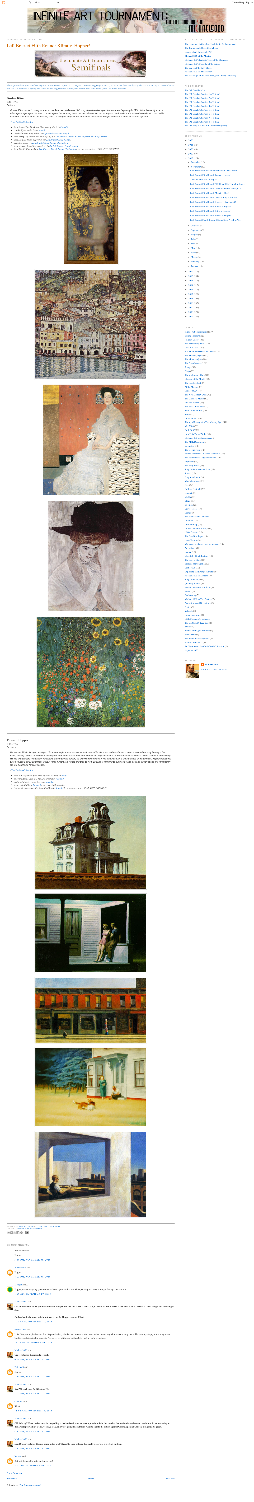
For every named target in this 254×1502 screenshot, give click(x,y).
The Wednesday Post (194, 343)
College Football (193, 489)
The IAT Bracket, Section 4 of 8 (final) (202, 106)
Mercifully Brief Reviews (196, 555)
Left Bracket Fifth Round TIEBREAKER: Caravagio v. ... (216, 188)
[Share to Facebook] (18, 1232)
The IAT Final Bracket (195, 90)
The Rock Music (192, 449)
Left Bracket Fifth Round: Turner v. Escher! (210, 174)
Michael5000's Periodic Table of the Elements (206, 59)
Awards (188, 591)
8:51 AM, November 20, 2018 (33, 1465)
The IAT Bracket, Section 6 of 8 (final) (202, 113)
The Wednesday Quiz (195, 374)
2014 (191, 285)
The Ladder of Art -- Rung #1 (203, 179)
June (193, 243)
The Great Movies (193, 363)
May (193, 248)
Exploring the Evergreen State (199, 571)
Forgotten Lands (192, 477)
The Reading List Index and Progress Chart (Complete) (210, 75)
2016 (191, 276)
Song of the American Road (197, 469)
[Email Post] (26, 1232)
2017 (191, 271)
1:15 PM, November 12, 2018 (33, 1376)
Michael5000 (26, 1226)
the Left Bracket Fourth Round (63, 145)
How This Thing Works (195, 434)
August (194, 234)
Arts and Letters (192, 402)
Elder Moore (20, 1267)
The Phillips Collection (22, 121)
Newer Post (12, 1478)
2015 (191, 280)
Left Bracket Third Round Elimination (50, 142)
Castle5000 (190, 567)
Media (188, 496)
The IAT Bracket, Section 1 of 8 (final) (202, 94)
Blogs (187, 500)
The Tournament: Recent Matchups (201, 47)
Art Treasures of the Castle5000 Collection (204, 646)
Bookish (189, 504)
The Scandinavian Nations (197, 638)
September (196, 230)
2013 (191, 289)
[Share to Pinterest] (21, 1232)
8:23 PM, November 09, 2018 (33, 1276)
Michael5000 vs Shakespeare (198, 437)
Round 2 (42, 130)
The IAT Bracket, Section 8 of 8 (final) (202, 121)
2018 (191, 158)
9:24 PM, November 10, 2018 (33, 1359)
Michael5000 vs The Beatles (198, 599)
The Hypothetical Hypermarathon (200, 457)
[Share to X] (15, 1232)
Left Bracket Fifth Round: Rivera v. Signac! (210, 206)
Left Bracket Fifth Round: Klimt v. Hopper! (210, 210)
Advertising (190, 547)
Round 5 (60, 788)
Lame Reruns (191, 540)
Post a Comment (14, 1473)
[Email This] (8, 1232)
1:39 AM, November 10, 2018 (33, 1293)
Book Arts (189, 445)
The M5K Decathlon (194, 441)
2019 (191, 153)
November (196, 166)
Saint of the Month (193, 410)
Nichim (18, 1456)
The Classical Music (194, 398)
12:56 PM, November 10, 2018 (33, 1342)
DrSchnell (19, 1367)
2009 (191, 307)
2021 (191, 144)
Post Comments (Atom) (30, 1485)
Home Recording (193, 614)
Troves (188, 626)
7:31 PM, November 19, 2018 (33, 1448)
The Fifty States (192, 465)
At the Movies (191, 386)
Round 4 (37, 784)
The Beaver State (193, 559)
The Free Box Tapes (194, 536)
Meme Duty (190, 634)
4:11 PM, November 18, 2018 (33, 1431)
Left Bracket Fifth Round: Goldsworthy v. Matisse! (214, 197)
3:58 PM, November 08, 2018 (33, 1259)
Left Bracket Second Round (56, 133)
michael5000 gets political (197, 630)
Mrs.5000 (189, 426)
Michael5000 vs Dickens (196, 575)
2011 (191, 298)
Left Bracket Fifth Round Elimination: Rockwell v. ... (215, 170)
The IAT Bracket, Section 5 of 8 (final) (202, 109)
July (193, 239)
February (195, 261)
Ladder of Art (191, 390)
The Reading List (193, 382)
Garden (188, 551)
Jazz (187, 485)
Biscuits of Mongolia (195, 563)
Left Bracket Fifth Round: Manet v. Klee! (209, 192)
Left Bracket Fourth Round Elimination (57, 149)
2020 (191, 149)
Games (188, 512)
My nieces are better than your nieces (202, 544)
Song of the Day (192, 579)
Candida (18, 1401)
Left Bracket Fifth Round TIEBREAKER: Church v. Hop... (217, 183)
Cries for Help (191, 524)
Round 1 (64, 127)
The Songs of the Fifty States (198, 67)
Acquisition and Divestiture (198, 603)
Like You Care (191, 347)
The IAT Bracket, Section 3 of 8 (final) (202, 102)
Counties (189, 520)
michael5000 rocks (194, 642)
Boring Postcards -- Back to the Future (202, 453)
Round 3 (50, 781)
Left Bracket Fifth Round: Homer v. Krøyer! (210, 215)
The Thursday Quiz (194, 355)
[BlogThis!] (11, 1232)
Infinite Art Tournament (30, 1229)
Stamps (188, 367)
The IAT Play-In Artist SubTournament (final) (206, 125)
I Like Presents (191, 532)
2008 (191, 312)
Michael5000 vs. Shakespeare (199, 71)
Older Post (170, 1478)
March (194, 257)
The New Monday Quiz (195, 394)
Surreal (188, 473)
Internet (188, 493)
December (196, 162)
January (195, 266)
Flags (187, 371)
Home (91, 1478)
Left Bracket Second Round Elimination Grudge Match (81, 136)
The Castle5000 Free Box (197, 622)
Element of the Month (195, 378)
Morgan (18, 1284)
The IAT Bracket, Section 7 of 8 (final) (202, 117)
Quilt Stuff (190, 430)
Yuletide (189, 610)
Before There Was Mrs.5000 (197, 587)
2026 (191, 140)
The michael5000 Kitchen (197, 516)
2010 (191, 303)
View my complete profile (216, 670)
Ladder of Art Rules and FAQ (198, 51)
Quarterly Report (192, 583)
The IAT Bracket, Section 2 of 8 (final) (202, 98)
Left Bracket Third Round (58, 139)
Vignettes (189, 461)
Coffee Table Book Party (196, 528)
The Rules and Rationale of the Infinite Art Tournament (210, 43)
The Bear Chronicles (194, 406)
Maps (187, 414)
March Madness (192, 481)
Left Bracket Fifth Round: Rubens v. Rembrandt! (213, 201)
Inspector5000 (191, 650)
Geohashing (190, 595)
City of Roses (191, 508)
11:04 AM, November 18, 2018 (34, 1410)
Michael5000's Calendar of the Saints (202, 63)
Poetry (188, 607)
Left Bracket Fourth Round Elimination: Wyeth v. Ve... (215, 219)
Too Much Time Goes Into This (199, 351)
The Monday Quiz (193, 359)
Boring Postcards (193, 335)
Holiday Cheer (191, 339)
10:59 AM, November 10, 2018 (34, 1321)
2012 (191, 294)
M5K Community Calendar (197, 618)
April (193, 252)
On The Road (191, 418)
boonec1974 (20, 1329)
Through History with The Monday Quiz (204, 422)
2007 (191, 316)
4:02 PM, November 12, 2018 (33, 1393)
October (195, 225)
